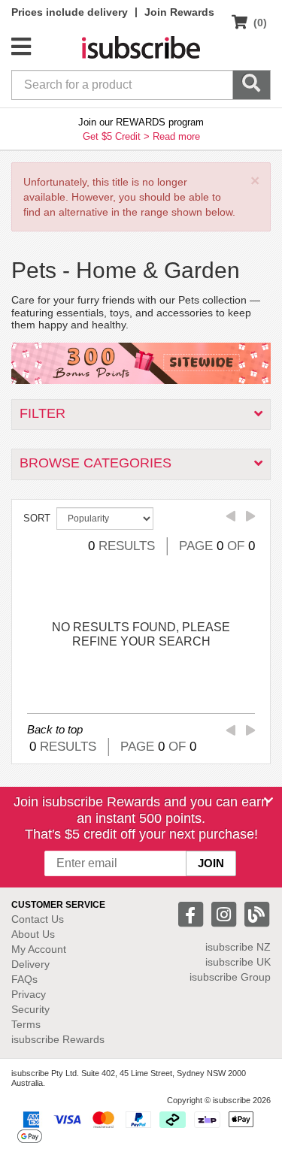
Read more (176, 136)
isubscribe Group (230, 977)
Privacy (28, 994)
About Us (33, 934)
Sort (36, 518)
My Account (38, 949)
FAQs (24, 979)
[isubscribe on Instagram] (225, 913)
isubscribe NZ (238, 947)
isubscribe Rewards (58, 1039)
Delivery (30, 964)
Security (30, 1009)
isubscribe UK (238, 962)
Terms (26, 1024)
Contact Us (37, 919)
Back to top (55, 729)
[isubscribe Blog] (256, 913)
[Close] (268, 800)
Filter (42, 413)
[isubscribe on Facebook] (192, 913)
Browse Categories (95, 462)
